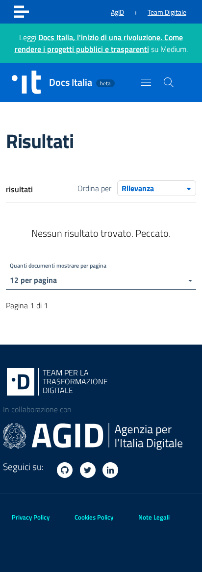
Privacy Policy (31, 517)
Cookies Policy (94, 517)
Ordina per (94, 188)
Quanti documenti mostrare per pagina (58, 265)
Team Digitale (167, 12)
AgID (117, 12)
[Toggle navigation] (21, 12)
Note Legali (154, 517)
